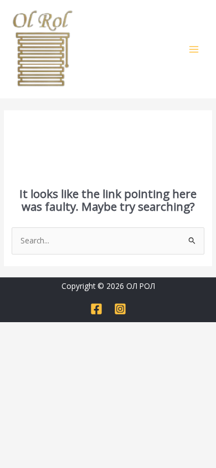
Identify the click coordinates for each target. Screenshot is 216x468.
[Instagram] (120, 309)
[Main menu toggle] (194, 49)
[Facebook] (96, 309)
